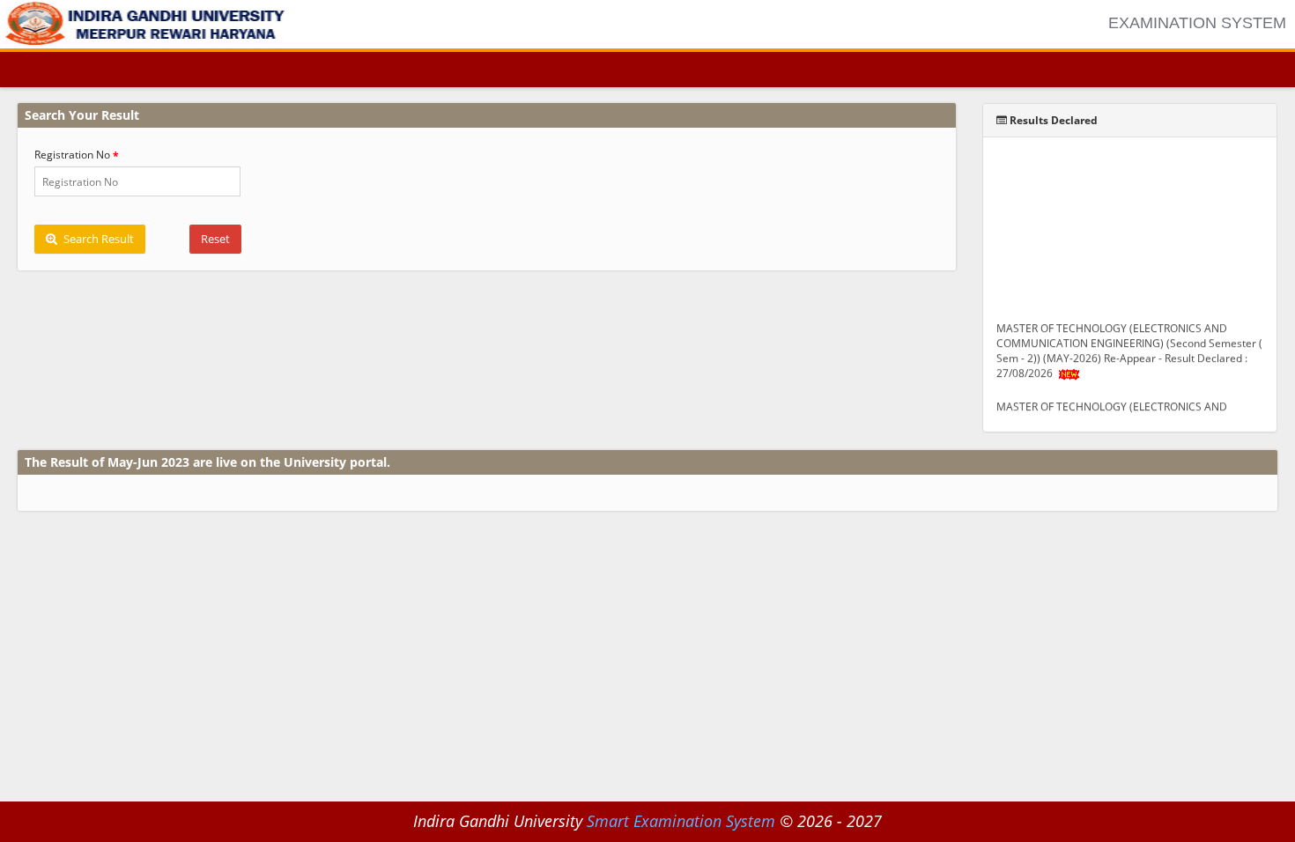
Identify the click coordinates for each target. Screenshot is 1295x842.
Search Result (97, 239)
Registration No (72, 154)
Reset (215, 239)
